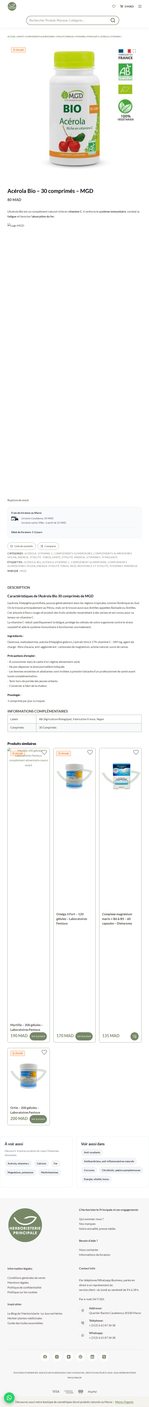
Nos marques (87, 1223)
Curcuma (89, 1170)
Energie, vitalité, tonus (34, 557)
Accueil (11, 36)
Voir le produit (38, 1036)
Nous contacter (88, 1249)
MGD (23, 570)
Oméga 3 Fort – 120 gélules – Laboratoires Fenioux (71, 918)
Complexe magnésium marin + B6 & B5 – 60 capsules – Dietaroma (117, 918)
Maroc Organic (124, 1402)
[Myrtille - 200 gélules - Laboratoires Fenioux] (29, 884)
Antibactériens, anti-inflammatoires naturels (109, 1161)
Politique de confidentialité (24, 1287)
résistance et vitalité (92, 566)
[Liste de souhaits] (113, 6)
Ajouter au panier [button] (134, 1036)
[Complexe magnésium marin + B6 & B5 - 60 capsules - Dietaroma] (120, 776)
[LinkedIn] (92, 1356)
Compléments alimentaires (40, 36)
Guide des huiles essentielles (25, 1323)
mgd (73, 566)
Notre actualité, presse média (97, 1228)
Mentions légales (18, 1282)
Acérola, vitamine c (111, 36)
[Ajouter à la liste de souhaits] (44, 752)
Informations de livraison (94, 1254)
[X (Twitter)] (104, 1356)
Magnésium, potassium (20, 1172)
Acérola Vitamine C (56, 562)
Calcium (41, 1163)
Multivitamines (49, 1172)
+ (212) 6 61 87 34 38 (102, 1325)
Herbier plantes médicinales (24, 1318)
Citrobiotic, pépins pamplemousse (121, 1170)
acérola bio (32, 562)
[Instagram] (56, 1356)
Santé (20, 36)
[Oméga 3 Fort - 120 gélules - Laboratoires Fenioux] (75, 776)
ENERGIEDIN (59, 1372)
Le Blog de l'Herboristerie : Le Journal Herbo (34, 1313)
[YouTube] (68, 1356)
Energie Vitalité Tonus (53, 566)
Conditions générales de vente (26, 1277)
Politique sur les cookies (22, 1292)
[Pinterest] (80, 1356)
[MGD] (16, 359)
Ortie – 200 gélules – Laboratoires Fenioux (25, 1110)
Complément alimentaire (88, 562)
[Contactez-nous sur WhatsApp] (9, 1397)
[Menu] (140, 6)
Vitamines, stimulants (87, 36)
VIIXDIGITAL (78, 1372)
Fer (56, 1163)
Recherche (112, 20)
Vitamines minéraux (123, 566)
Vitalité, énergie (64, 36)
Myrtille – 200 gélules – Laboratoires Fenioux (26, 1027)
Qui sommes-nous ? (91, 1219)
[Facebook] (45, 1356)
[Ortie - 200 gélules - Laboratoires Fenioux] (29, 1076)
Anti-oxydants (92, 1152)
